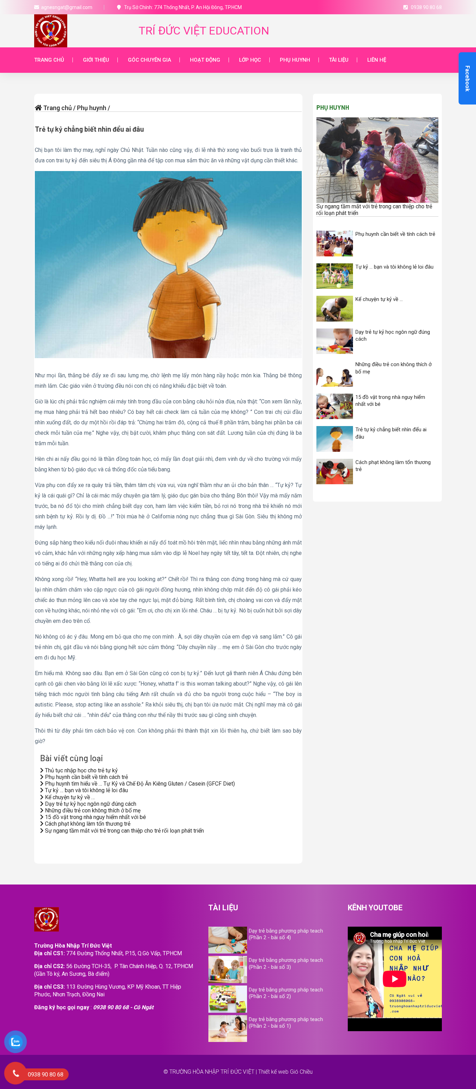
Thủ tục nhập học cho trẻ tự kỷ (81, 770)
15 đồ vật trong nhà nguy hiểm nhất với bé (95, 817)
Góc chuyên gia (149, 60)
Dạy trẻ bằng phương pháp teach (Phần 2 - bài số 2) (286, 993)
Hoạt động (205, 60)
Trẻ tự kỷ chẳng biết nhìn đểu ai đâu (89, 129)
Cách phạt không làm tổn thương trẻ (87, 823)
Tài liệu (338, 60)
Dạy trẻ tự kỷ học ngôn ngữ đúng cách (90, 804)
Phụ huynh (295, 60)
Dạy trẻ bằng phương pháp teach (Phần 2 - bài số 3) (286, 963)
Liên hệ (376, 60)
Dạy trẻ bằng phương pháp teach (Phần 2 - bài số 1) (286, 1022)
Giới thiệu (96, 60)
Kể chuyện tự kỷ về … (69, 797)
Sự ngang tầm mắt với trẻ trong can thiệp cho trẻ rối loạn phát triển (124, 830)
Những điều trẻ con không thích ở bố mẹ (92, 810)
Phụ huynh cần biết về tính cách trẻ (86, 777)
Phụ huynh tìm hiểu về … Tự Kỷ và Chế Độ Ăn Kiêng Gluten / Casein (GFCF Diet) (139, 783)
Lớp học (250, 60)
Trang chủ (49, 60)
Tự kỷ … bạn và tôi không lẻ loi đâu (86, 790)
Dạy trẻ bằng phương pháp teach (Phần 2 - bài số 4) (286, 934)
